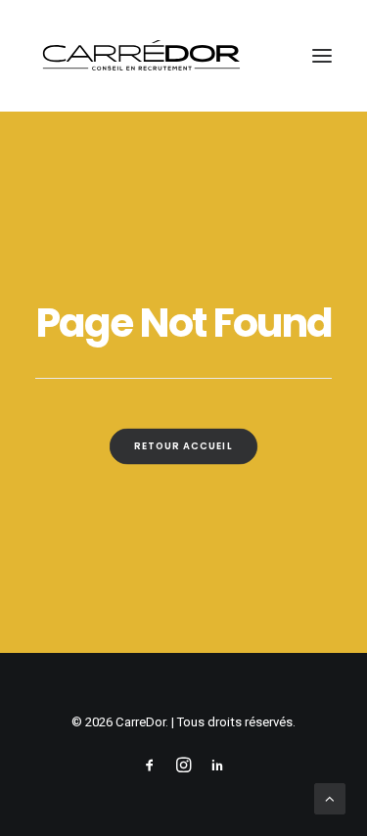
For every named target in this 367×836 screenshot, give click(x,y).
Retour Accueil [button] (184, 446)
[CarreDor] (141, 55)
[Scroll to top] (329, 798)
